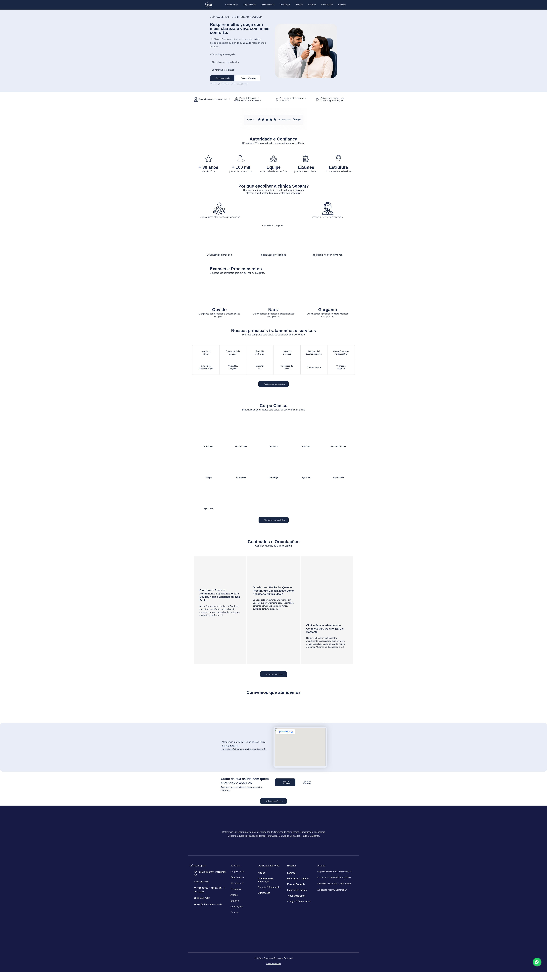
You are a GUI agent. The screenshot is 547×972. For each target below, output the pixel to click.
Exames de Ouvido (297, 890)
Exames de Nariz (296, 884)
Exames (312, 5)
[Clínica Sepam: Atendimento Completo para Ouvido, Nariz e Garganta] (327, 591)
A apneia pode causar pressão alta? (334, 871)
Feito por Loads (273, 963)
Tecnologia (285, 5)
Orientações (327, 5)
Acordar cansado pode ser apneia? (334, 877)
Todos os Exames (296, 896)
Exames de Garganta (298, 878)
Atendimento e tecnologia (265, 880)
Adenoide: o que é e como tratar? (334, 883)
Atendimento (268, 5)
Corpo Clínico (231, 5)
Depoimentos (249, 5)
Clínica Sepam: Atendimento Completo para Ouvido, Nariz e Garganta (325, 628)
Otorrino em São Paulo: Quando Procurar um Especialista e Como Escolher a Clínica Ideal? (273, 590)
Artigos (299, 5)
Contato (342, 5)
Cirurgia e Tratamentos (269, 887)
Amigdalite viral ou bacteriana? (332, 890)
